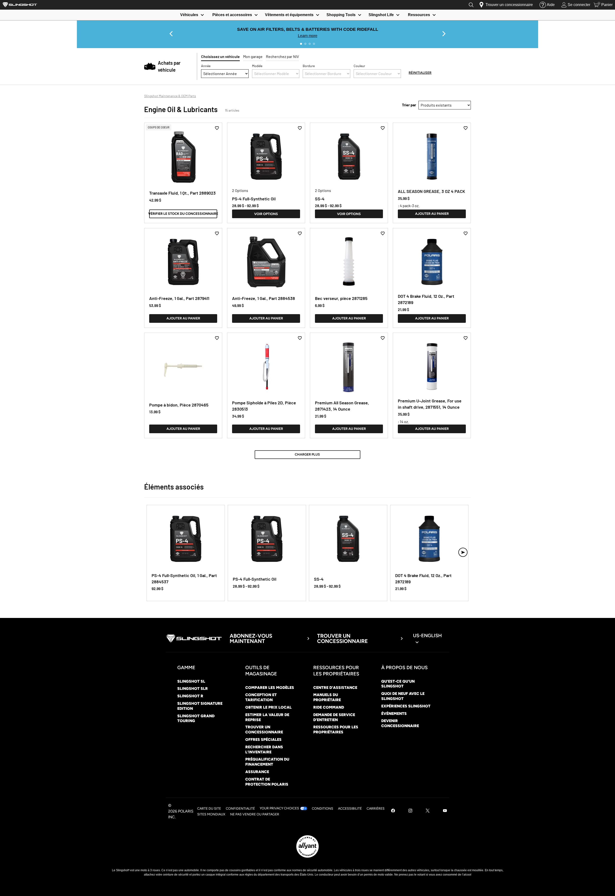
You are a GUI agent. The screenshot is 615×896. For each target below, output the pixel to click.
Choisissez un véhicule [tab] (220, 56)
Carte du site (209, 809)
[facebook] (393, 811)
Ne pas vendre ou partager (254, 814)
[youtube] (445, 811)
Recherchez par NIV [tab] (282, 56)
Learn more (307, 36)
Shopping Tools (341, 15)
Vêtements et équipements (289, 15)
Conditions (322, 809)
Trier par (409, 104)
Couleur (359, 66)
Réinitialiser (420, 73)
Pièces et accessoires (232, 15)
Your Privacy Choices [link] (279, 808)
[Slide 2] (305, 44)
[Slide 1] (301, 44)
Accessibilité (350, 809)
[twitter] (428, 811)
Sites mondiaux (211, 814)
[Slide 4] (314, 44)
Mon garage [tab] (253, 56)
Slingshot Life (381, 15)
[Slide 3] (310, 44)
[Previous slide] (171, 33)
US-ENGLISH (427, 635)
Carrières (376, 809)
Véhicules (189, 15)
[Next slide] (444, 33)
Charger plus (307, 454)
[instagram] (410, 811)
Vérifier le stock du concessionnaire (183, 214)
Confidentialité (240, 809)
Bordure (309, 66)
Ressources (419, 15)
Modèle (257, 66)
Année (205, 66)
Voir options (266, 214)
